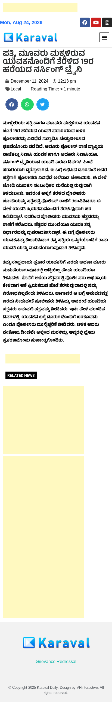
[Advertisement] (40, 7)
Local (16, 89)
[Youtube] (96, 22)
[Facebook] (85, 22)
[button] (104, 37)
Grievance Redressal (56, 661)
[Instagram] (107, 22)
